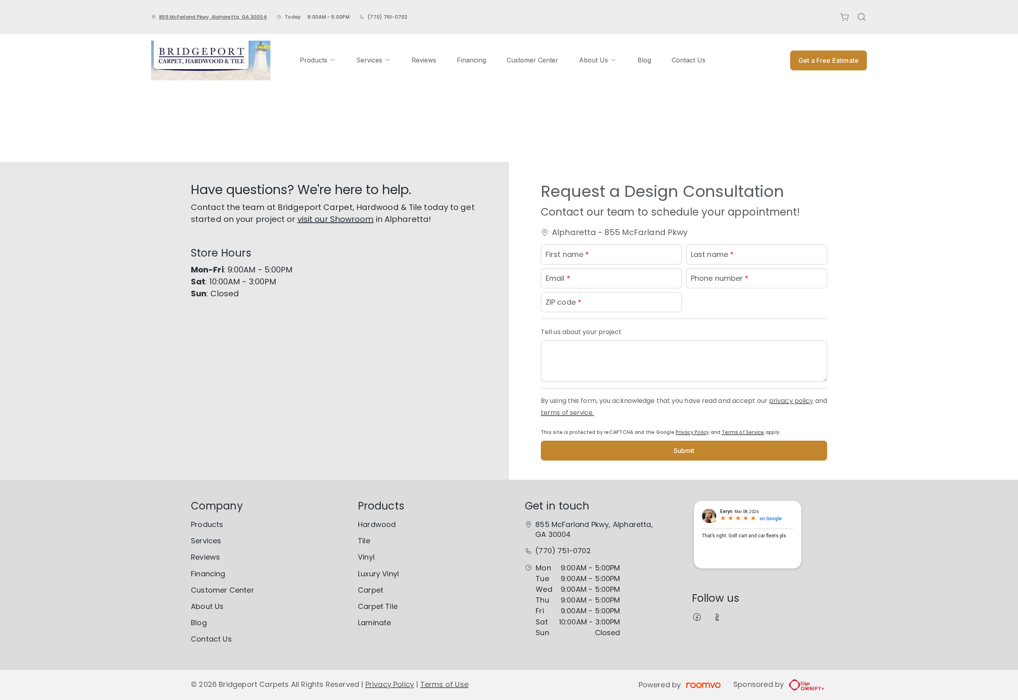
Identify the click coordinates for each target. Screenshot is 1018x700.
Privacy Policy (692, 432)
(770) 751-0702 (387, 17)
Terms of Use (444, 684)
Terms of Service (743, 432)
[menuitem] (318, 60)
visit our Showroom (335, 219)
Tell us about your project (581, 331)
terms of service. (567, 412)
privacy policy (791, 400)
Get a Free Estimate (828, 60)
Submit (684, 451)
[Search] (862, 17)
